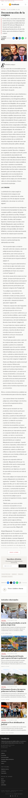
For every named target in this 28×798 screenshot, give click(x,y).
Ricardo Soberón (5, 699)
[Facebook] (13, 38)
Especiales (3, 773)
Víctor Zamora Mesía (6, 633)
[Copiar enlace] (26, 38)
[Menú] (2, 4)
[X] (17, 38)
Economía (3, 755)
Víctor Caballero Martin (15, 588)
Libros (2, 763)
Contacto (3, 771)
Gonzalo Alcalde (5, 666)
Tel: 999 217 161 (4, 747)
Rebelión (3, 780)
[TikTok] (17, 796)
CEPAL (3, 782)
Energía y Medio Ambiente (7, 759)
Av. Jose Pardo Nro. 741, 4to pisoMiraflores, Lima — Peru (7, 746)
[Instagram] (15, 796)
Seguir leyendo (14, 552)
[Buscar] (25, 4)
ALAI (2, 778)
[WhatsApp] (23, 38)
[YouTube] (10, 796)
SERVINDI (3, 784)
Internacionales (5, 757)
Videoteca (3, 761)
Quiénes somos (5, 769)
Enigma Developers (18, 793)
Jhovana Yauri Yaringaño (7, 732)
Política (4, 620)
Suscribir (22, 566)
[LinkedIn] (20, 38)
